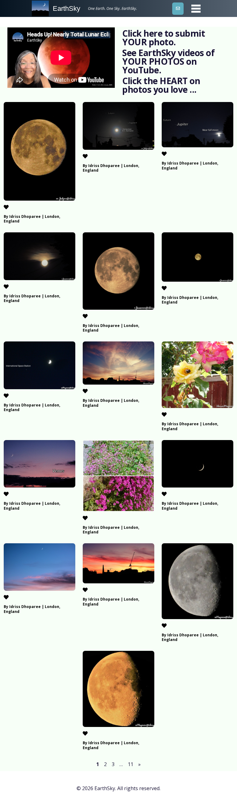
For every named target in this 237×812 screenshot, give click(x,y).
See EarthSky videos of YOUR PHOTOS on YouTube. (168, 61)
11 (130, 764)
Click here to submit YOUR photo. (163, 37)
